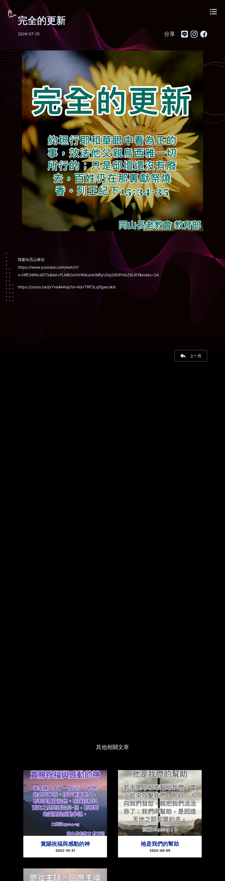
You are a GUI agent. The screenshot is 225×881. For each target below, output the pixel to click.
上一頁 (195, 355)
